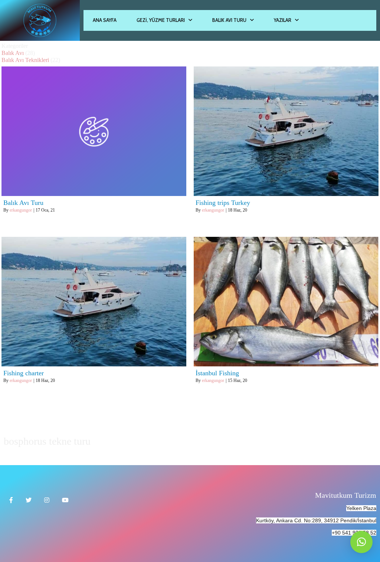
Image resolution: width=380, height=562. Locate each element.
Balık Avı (12, 53)
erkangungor (21, 210)
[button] (361, 542)
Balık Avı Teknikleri (25, 60)
